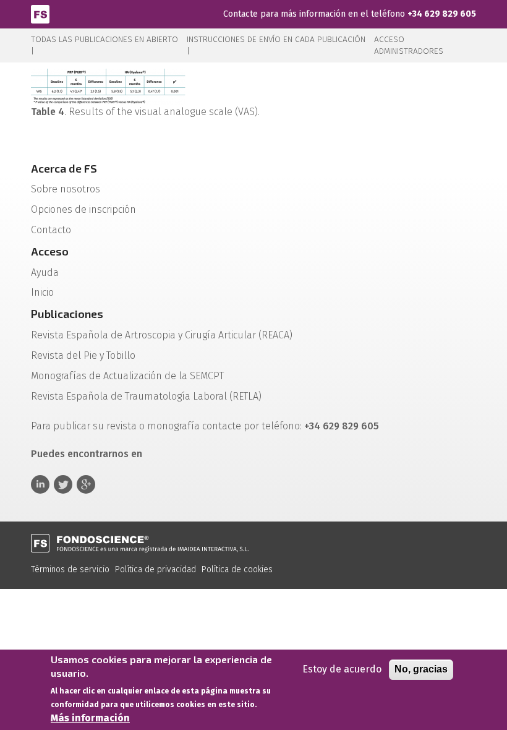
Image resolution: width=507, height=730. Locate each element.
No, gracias (421, 669)
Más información (90, 718)
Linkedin (40, 484)
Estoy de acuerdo (341, 669)
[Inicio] (40, 13)
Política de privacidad (155, 569)
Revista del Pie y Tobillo (83, 355)
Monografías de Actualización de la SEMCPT (127, 376)
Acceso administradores (408, 45)
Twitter (63, 484)
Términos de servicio (70, 569)
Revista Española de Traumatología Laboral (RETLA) (146, 396)
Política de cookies (237, 569)
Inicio (42, 292)
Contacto (51, 230)
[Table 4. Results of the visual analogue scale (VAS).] (108, 86)
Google (86, 484)
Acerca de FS (64, 168)
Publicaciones (67, 313)
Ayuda (45, 272)
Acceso (50, 251)
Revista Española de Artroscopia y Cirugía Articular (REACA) (161, 335)
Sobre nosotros (65, 189)
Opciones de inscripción (83, 209)
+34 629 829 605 (441, 14)
